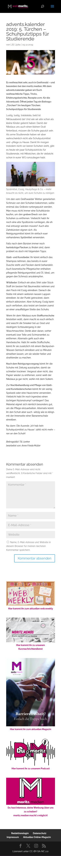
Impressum (13, 837)
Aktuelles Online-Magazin (37, 837)
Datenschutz (39, 833)
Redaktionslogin (20, 833)
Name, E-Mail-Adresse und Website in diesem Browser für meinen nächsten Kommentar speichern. (28, 546)
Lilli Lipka (15, 44)
